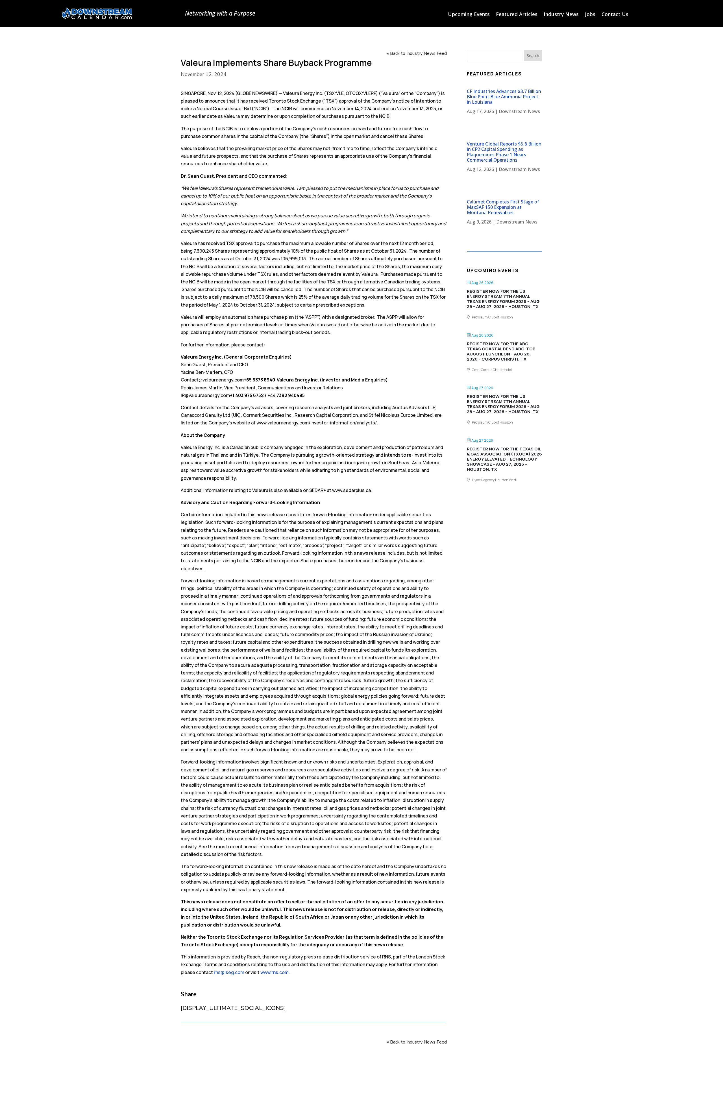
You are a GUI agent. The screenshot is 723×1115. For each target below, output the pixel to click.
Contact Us (615, 15)
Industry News (561, 15)
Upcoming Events (469, 15)
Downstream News (519, 111)
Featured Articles (516, 15)
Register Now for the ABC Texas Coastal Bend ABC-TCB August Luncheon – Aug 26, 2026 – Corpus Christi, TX (501, 351)
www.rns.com (274, 972)
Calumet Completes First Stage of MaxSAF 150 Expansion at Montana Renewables (503, 207)
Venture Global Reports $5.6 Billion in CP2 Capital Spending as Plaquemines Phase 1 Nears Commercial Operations (504, 152)
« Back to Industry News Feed (417, 53)
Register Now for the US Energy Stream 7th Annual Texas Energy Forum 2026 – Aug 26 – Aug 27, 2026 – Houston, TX (503, 298)
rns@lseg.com (229, 972)
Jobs (590, 15)
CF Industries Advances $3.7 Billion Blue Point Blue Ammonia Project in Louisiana (504, 96)
